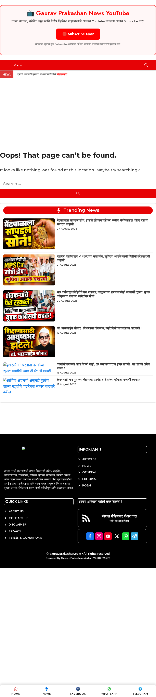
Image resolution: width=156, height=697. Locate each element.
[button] (146, 65)
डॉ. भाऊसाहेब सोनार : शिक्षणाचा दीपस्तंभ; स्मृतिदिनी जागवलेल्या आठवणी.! (99, 328)
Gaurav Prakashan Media (76, 558)
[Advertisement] (78, 108)
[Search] (78, 193)
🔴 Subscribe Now (78, 34)
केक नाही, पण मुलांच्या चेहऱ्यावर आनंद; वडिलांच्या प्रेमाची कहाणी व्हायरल (99, 380)
